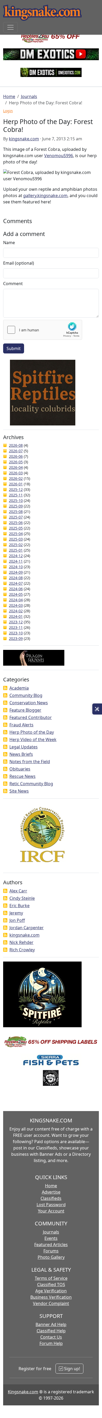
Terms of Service (51, 1278)
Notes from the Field (29, 761)
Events (51, 1238)
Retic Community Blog (31, 784)
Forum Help (51, 1343)
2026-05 (16, 461)
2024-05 (16, 594)
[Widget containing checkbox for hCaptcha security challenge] (42, 330)
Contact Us (51, 1337)
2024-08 (16, 577)
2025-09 (16, 506)
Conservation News (28, 703)
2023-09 (16, 638)
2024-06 (16, 588)
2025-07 (16, 517)
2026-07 (16, 450)
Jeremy (16, 913)
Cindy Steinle (22, 898)
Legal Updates (23, 747)
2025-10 (16, 500)
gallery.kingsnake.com (45, 195)
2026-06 (16, 456)
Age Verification (51, 1291)
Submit (14, 348)
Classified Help (51, 1331)
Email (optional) (18, 263)
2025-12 (16, 489)
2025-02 (16, 544)
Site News (19, 791)
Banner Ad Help (51, 1324)
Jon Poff (17, 920)
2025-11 (16, 494)
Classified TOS (51, 1284)
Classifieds (51, 1198)
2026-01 (16, 483)
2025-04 (16, 533)
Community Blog (25, 695)
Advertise (51, 1192)
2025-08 (16, 511)
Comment (13, 283)
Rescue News (22, 776)
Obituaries (19, 769)
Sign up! (71, 1368)
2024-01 (16, 616)
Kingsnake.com (23, 1392)
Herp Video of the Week (32, 739)
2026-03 (16, 472)
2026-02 (16, 478)
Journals (29, 96)
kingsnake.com (24, 139)
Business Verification (51, 1297)
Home (9, 96)
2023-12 (16, 621)
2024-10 (16, 566)
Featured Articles (51, 1244)
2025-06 (16, 522)
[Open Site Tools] (97, 709)
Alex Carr (18, 891)
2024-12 (16, 555)
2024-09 (16, 572)
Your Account (51, 1211)
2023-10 (16, 632)
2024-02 (16, 610)
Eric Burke (19, 905)
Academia (19, 688)
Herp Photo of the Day (31, 732)
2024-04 (16, 599)
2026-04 (16, 467)
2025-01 (16, 550)
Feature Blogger (25, 710)
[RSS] (5, 688)
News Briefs (21, 754)
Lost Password (51, 1205)
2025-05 (16, 528)
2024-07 (16, 583)
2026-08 (16, 445)
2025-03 (16, 539)
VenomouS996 (58, 155)
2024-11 (16, 561)
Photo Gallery (51, 1257)
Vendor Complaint (51, 1303)
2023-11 (16, 627)
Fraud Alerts (21, 725)
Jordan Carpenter (26, 928)
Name (9, 242)
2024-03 (16, 605)
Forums (51, 1251)
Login (8, 110)
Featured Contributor (30, 717)
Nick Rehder (21, 942)
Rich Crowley (22, 950)
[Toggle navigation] (10, 27)
